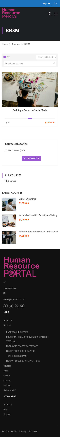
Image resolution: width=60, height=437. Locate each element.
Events (6, 375)
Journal (6, 385)
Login (55, 3)
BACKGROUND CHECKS (17, 332)
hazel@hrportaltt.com (13, 299)
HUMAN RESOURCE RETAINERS (20, 351)
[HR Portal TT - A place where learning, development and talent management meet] (11, 13)
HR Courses (16, 150)
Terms (14, 431)
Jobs (5, 370)
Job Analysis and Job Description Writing (38, 215)
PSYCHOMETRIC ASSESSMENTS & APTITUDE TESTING (27, 339)
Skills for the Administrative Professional (38, 231)
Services (7, 325)
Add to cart (30, 89)
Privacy (5, 431)
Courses (16, 44)
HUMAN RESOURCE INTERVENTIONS (23, 361)
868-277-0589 (9, 288)
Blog (5, 409)
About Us (7, 320)
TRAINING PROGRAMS (16, 356)
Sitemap (23, 431)
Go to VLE (11, 390)
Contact (7, 380)
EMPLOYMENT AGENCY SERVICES (22, 346)
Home (5, 44)
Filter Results (31, 158)
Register (46, 3)
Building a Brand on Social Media (30, 110)
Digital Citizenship (27, 198)
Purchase (33, 431)
